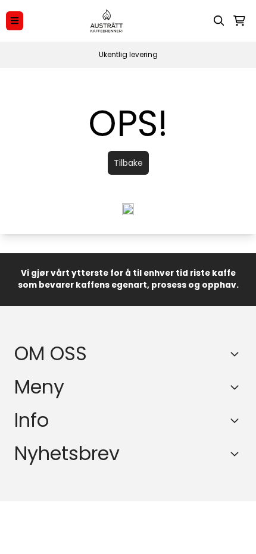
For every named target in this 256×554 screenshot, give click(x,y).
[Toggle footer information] (237, 353)
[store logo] (106, 21)
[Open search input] (219, 20)
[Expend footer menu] (237, 387)
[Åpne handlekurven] (239, 21)
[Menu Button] (14, 20)
